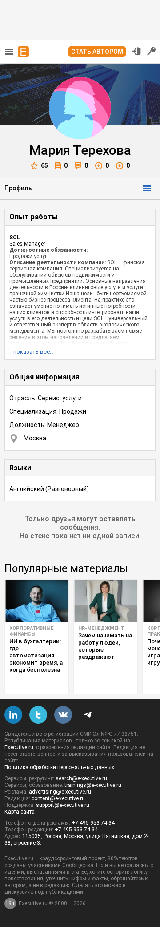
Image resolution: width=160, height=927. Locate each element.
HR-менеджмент (101, 628)
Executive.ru (18, 747)
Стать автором (97, 51)
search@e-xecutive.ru (81, 778)
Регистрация (151, 51)
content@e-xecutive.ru (58, 798)
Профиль (18, 188)
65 (44, 165)
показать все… (33, 351)
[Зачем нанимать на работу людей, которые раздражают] (105, 601)
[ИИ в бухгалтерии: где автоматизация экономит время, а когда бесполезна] (36, 601)
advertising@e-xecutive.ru (60, 792)
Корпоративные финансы (31, 631)
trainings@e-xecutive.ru (92, 785)
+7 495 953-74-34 (93, 823)
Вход (136, 51)
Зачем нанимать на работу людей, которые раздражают (105, 646)
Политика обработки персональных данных (59, 767)
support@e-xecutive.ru (62, 805)
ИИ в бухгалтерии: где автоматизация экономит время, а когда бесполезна (36, 655)
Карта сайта (19, 812)
